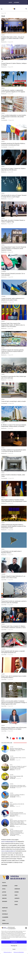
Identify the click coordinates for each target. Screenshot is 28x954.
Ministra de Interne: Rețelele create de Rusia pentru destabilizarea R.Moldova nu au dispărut (14, 728)
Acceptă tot (14, 942)
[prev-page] (2, 733)
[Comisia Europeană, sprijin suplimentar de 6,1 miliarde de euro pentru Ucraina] (14, 287)
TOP (2, 61)
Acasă (2, 13)
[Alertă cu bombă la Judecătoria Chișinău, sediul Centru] (14, 463)
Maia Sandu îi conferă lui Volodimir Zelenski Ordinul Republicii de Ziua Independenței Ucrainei (14, 500)
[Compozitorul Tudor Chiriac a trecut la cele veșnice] (5, 758)
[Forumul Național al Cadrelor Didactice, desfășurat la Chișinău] (14, 52)
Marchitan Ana (4, 41)
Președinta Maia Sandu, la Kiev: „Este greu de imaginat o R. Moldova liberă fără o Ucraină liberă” (12, 38)
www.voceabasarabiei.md (8, 841)
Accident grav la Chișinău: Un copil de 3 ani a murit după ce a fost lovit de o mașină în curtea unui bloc (18, 767)
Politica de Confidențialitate (19, 952)
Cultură (11, 756)
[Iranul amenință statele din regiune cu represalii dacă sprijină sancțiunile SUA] (14, 640)
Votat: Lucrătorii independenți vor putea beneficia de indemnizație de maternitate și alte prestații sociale (13, 116)
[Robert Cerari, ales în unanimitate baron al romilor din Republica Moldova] (14, 665)
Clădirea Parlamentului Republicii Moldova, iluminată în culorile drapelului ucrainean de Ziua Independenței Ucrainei (13, 526)
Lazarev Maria (3, 579)
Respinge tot (14, 945)
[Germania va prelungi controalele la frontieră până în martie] (5, 795)
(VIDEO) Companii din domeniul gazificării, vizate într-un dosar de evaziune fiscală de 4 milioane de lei (12, 351)
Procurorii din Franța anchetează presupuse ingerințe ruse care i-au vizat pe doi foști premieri (18, 813)
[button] (26, 928)
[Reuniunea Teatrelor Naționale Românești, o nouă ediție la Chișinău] (5, 749)
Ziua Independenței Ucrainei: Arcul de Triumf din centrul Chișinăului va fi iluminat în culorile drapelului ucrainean (13, 248)
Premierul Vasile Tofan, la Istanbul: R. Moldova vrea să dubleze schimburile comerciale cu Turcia (13, 626)
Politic (3, 34)
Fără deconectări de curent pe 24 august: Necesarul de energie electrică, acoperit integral (13, 196)
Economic (3, 271)
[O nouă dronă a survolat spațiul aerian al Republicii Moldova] (14, 540)
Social (2, 166)
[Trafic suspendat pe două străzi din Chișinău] (5, 804)
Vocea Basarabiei (4, 120)
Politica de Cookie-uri (8, 952)
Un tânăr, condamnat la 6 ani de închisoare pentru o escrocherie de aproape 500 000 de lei (13, 450)
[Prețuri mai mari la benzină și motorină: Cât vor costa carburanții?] (14, 262)
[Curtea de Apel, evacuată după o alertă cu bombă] (14, 390)
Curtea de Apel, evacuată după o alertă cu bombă (13, 401)
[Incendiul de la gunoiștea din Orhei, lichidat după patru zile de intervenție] (14, 365)
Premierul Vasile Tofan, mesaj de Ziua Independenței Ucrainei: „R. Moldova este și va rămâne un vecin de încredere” (13, 325)
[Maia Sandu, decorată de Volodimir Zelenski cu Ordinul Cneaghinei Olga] (14, 209)
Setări (14, 949)
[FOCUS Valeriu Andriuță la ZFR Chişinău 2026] (5, 776)
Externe (3, 296)
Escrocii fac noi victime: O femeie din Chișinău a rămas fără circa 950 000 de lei (13, 169)
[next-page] (4, 733)
